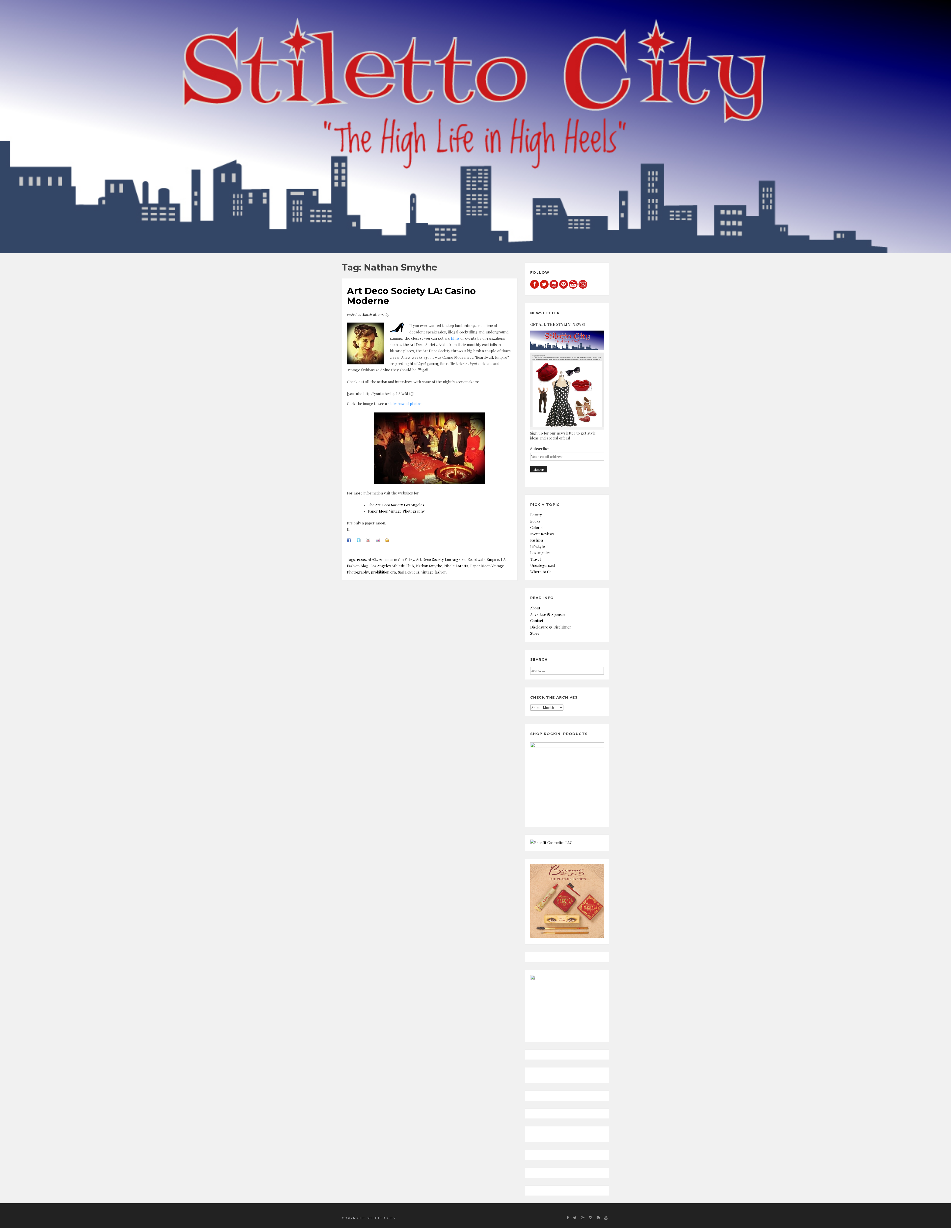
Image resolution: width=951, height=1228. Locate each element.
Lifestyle (537, 546)
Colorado (538, 527)
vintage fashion (434, 572)
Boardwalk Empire (483, 559)
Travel (535, 559)
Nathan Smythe (429, 565)
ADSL (372, 559)
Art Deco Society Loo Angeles (440, 559)
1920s (361, 559)
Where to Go (541, 571)
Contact (536, 620)
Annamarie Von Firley (396, 559)
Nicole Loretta (456, 565)
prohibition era (383, 572)
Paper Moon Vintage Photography (396, 511)
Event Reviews (542, 533)
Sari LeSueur (408, 572)
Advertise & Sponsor (547, 614)
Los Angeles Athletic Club (392, 565)
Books (535, 521)
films (455, 338)
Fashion (536, 540)
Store (534, 633)
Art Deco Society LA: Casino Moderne (411, 295)
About (535, 607)
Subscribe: (539, 448)
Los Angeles (540, 552)
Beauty (536, 514)
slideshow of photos (405, 403)
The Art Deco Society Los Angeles (396, 504)
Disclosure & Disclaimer (550, 627)
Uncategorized (542, 565)
